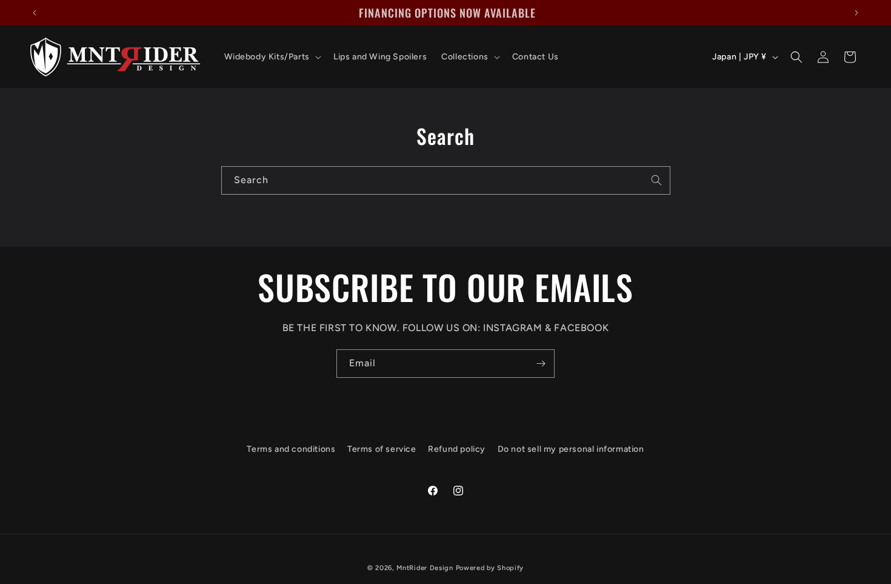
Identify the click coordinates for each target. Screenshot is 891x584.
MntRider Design (424, 568)
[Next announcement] (856, 12)
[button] (271, 57)
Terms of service (381, 449)
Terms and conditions (291, 449)
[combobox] (446, 180)
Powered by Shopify (490, 568)
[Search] (656, 180)
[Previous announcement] (34, 12)
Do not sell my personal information (571, 449)
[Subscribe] (540, 363)
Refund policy (457, 449)
